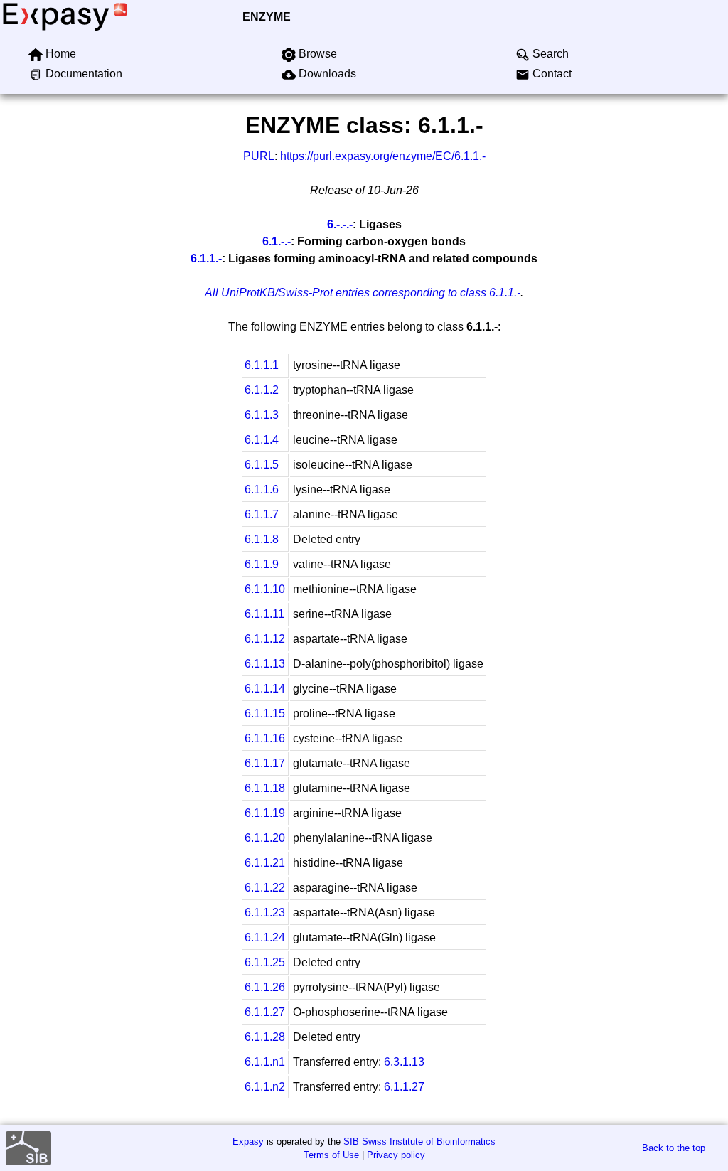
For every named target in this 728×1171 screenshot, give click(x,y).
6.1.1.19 (265, 813)
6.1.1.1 (262, 365)
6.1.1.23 (265, 913)
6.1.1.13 (265, 664)
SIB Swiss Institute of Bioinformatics (419, 1141)
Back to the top (673, 1148)
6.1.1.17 (265, 763)
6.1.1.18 (265, 788)
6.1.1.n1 (265, 1062)
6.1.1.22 (265, 888)
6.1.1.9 (262, 564)
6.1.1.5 (262, 465)
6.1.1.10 (265, 589)
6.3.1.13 (404, 1062)
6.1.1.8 (262, 539)
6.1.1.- (206, 258)
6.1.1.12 (265, 639)
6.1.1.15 (265, 713)
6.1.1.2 (262, 390)
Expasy (248, 1141)
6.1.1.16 (265, 738)
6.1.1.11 (264, 614)
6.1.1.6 (262, 489)
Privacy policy (396, 1155)
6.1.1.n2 (265, 1087)
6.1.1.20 (265, 838)
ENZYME (266, 17)
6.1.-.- (276, 241)
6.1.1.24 (265, 937)
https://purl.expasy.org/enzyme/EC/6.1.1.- (383, 156)
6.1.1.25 (265, 962)
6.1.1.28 (265, 1037)
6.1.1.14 (265, 689)
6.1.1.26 (265, 987)
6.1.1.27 (265, 1012)
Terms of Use (331, 1155)
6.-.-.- (340, 224)
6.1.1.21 (265, 863)
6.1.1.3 (262, 415)
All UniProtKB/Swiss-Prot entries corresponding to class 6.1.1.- (362, 293)
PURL (258, 156)
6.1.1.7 (262, 514)
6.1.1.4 (262, 440)
